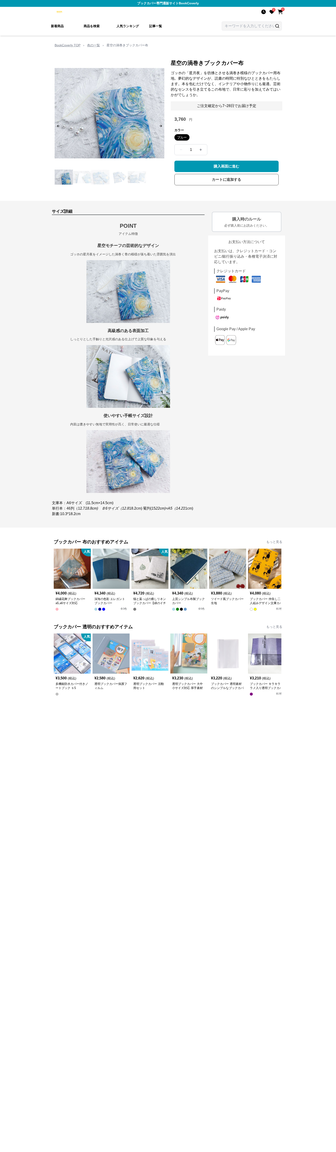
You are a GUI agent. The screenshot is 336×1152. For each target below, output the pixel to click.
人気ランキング (128, 26)
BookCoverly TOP (67, 45)
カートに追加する (226, 179)
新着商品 (57, 26)
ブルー (182, 137)
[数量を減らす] (181, 149)
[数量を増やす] (200, 149)
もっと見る (274, 542)
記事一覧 (155, 26)
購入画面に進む (226, 166)
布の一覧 (93, 45)
